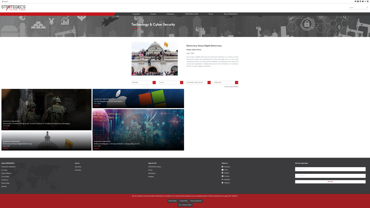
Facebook (226, 167)
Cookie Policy (184, 201)
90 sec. (211, 14)
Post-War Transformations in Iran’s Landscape (160, 18)
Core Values (5, 176)
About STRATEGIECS (231, 14)
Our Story (4, 170)
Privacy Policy (5, 183)
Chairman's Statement (8, 167)
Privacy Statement (195, 201)
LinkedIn (226, 173)
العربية (5, 1)
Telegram (226, 183)
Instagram (226, 179)
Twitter (225, 169)
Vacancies (78, 167)
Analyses (153, 14)
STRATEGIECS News (154, 167)
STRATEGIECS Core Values (234, 17)
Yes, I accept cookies (185, 205)
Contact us (4, 180)
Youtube (226, 176)
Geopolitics (136, 14)
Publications (170, 14)
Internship (78, 170)
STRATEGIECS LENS (191, 14)
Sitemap (4, 186)
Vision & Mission (6, 173)
